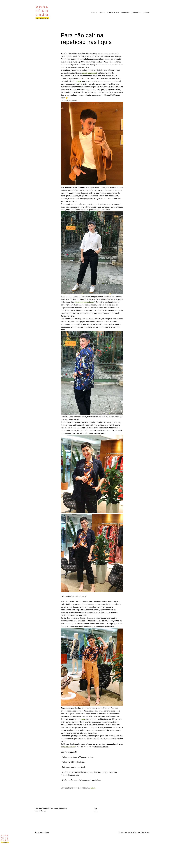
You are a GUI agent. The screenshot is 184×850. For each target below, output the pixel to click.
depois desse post (89, 73)
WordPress (145, 832)
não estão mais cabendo (84, 302)
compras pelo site (68, 747)
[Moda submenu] (96, 12)
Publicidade (63, 808)
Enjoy (93, 788)
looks (95, 811)
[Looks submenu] (104, 12)
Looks (56, 808)
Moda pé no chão (41, 832)
